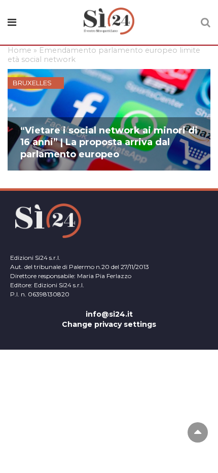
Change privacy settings (109, 324)
